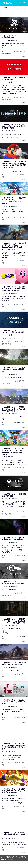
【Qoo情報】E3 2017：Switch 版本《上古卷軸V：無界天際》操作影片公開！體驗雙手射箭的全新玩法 (13, 746)
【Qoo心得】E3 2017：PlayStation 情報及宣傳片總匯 (13, 331)
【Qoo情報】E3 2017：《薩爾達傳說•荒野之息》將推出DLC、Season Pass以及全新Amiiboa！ (14, 245)
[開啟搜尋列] (17, 3)
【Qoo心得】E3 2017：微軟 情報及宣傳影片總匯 (14, 495)
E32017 (9, 51)
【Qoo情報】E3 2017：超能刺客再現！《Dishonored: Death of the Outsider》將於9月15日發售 (14, 621)
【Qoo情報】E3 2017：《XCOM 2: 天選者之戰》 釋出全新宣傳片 (13, 539)
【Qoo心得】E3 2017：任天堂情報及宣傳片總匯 (13, 78)
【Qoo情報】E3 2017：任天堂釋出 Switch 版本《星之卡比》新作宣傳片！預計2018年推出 (13, 288)
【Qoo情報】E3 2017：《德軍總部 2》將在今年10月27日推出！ (14, 663)
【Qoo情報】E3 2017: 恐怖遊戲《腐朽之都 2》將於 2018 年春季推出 (13, 834)
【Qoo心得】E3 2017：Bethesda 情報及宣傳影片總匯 (13, 582)
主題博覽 (4, 53)
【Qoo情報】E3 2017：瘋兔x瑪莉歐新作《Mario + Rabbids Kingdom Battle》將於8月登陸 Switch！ (13, 451)
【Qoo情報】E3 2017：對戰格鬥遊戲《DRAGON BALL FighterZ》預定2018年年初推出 (14, 791)
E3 (5, 51)
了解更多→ (11, 859)
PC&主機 (15, 51)
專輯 (9, 53)
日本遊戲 (15, 137)
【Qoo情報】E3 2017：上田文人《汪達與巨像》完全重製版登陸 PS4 (13, 370)
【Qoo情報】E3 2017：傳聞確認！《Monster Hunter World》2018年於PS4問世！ (14, 409)
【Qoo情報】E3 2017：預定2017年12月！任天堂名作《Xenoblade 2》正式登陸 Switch (14, 200)
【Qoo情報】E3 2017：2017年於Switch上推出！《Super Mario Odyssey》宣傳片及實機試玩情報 (14, 163)
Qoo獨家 (21, 51)
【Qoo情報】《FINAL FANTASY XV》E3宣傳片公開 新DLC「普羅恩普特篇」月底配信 (13, 126)
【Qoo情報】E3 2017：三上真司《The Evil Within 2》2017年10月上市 (13, 702)
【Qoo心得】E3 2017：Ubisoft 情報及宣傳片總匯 (13, 37)
